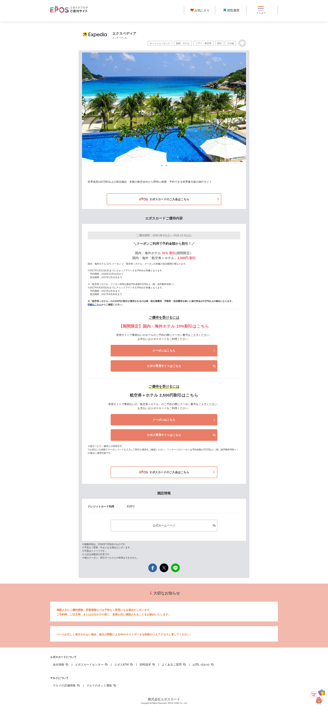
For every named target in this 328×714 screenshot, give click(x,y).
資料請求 (146, 664)
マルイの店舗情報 (64, 685)
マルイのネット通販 (99, 685)
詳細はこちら (94, 304)
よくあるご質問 (172, 664)
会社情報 (59, 664)
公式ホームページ (164, 525)
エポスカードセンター (89, 664)
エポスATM (121, 664)
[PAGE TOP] (316, 695)
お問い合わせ (201, 664)
